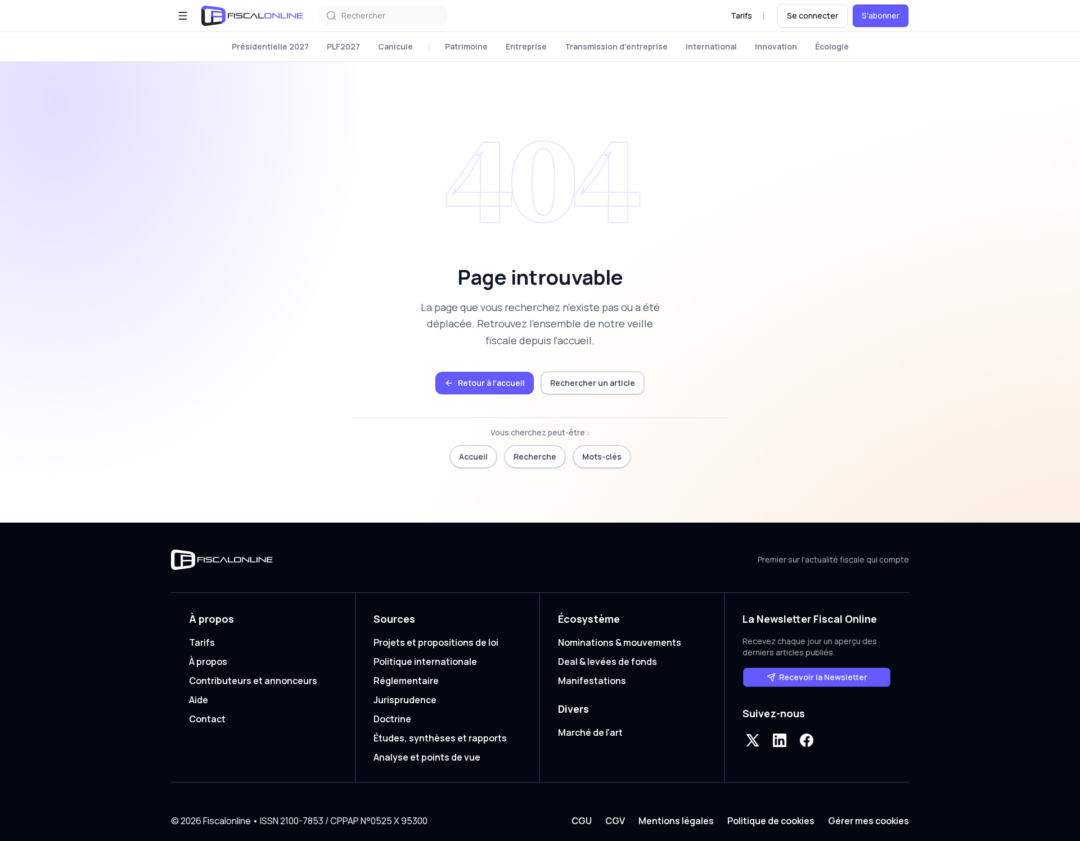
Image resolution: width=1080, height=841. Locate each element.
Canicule (395, 46)
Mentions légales (676, 821)
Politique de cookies (770, 821)
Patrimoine (466, 46)
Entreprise (526, 46)
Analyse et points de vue (427, 757)
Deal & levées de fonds (607, 661)
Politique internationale (425, 661)
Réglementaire (406, 680)
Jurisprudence (405, 700)
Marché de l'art (590, 732)
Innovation (776, 46)
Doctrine (392, 719)
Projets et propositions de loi (436, 642)
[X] (752, 740)
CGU (582, 821)
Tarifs (741, 15)
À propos (208, 661)
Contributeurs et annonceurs (253, 680)
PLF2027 (343, 46)
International (711, 46)
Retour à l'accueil (491, 382)
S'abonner (880, 15)
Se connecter (812, 15)
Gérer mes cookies (868, 821)
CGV (615, 821)
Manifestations (592, 680)
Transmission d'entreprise (616, 46)
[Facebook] (806, 740)
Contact (207, 719)
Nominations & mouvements (619, 642)
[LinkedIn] (780, 740)
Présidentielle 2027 (270, 46)
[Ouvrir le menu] (183, 16)
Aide (198, 700)
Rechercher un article (592, 382)
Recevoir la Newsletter (823, 677)
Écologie (832, 46)
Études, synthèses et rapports (440, 738)
